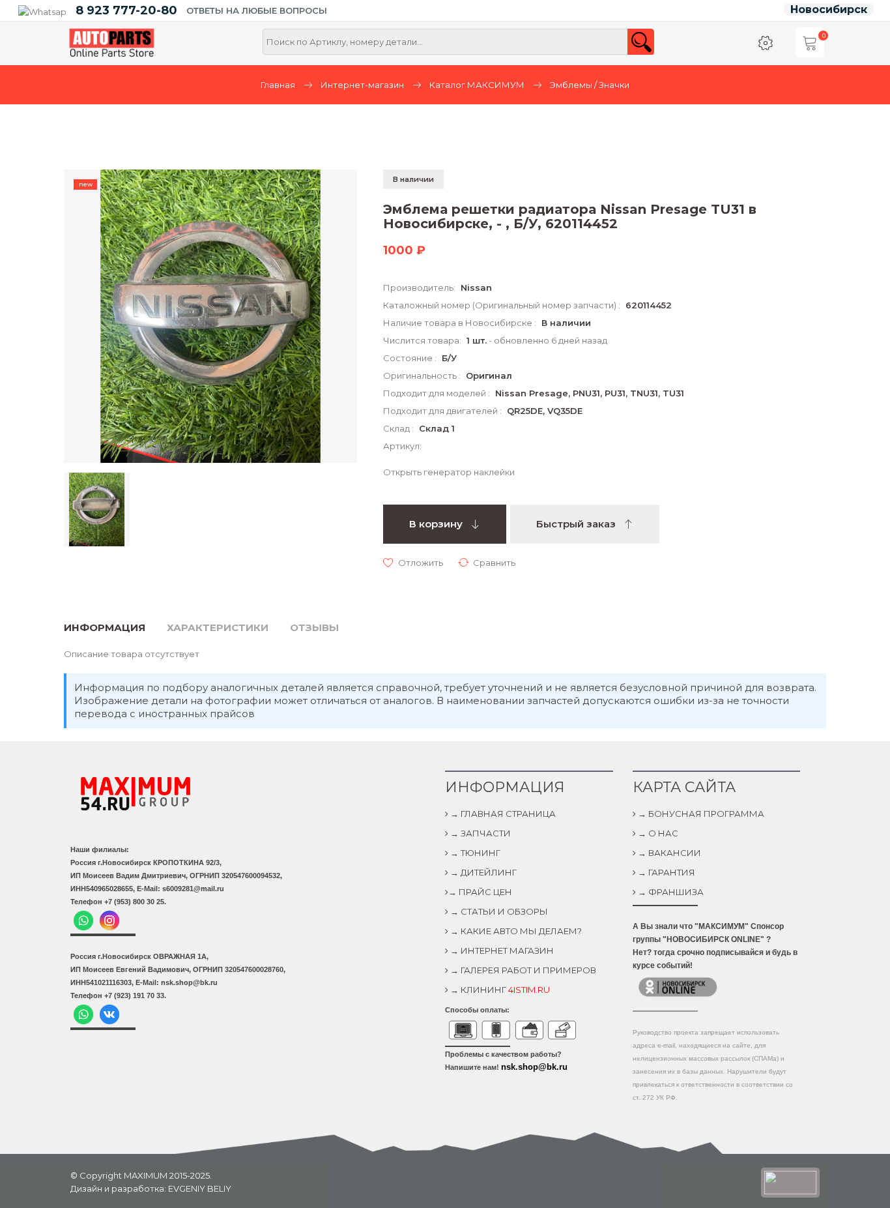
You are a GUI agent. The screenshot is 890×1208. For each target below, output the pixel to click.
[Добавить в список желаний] (413, 562)
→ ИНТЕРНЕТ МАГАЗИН (501, 950)
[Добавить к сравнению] (486, 562)
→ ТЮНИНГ (474, 852)
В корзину (437, 524)
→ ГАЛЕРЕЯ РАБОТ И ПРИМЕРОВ (522, 970)
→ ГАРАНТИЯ (665, 872)
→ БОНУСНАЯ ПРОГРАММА (700, 813)
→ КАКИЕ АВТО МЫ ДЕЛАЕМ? (515, 931)
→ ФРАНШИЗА (670, 892)
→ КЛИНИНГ (499, 989)
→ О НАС (657, 833)
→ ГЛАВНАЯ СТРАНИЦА (502, 813)
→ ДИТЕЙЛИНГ (482, 872)
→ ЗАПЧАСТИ (479, 833)
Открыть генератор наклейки (449, 472)
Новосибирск (828, 9)
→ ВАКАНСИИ (668, 852)
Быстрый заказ (577, 524)
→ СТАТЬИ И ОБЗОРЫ (498, 911)
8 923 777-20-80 (126, 10)
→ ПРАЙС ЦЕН (480, 892)
